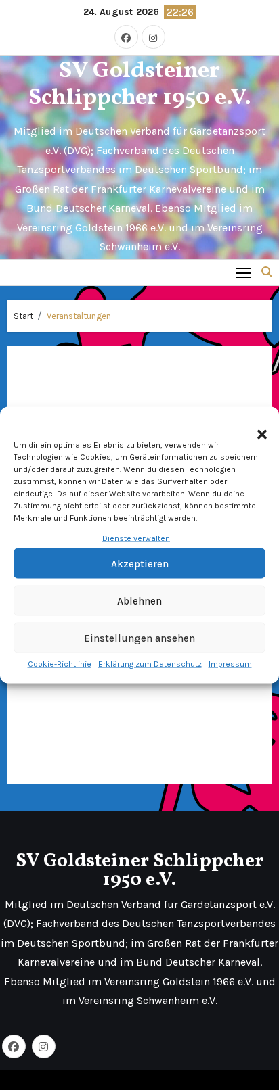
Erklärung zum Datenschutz (150, 664)
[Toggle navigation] (244, 272)
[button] (255, 427)
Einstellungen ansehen (139, 638)
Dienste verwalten (136, 538)
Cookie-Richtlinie (59, 664)
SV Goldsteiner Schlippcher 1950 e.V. (139, 85)
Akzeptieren (140, 564)
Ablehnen (139, 601)
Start (23, 316)
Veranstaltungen (79, 316)
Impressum (230, 664)
